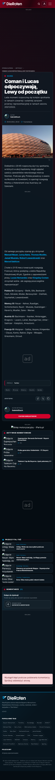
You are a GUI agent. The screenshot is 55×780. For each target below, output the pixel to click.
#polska (39, 390)
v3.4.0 (4, 711)
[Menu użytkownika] (44, 3)
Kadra (5, 731)
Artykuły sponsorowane (10, 753)
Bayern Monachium (9, 722)
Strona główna (7, 68)
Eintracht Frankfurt (9, 744)
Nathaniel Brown (24, 731)
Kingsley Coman (41, 278)
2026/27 (47, 722)
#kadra (8, 390)
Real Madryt (35, 744)
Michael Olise (7, 727)
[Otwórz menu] (50, 4)
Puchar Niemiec (8, 735)
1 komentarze (27, 122)
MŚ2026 (17, 739)
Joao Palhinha (7, 739)
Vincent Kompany (44, 727)
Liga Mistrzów (43, 739)
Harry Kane (17, 727)
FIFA (29, 735)
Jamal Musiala (36, 731)
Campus (25, 739)
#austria (31, 390)
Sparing (44, 744)
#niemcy (23, 390)
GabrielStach (17, 410)
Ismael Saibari (20, 735)
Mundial (39, 722)
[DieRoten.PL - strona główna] (12, 4)
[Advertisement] (27, 38)
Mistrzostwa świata (30, 727)
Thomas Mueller (38, 254)
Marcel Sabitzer (11, 261)
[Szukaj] (38, 3)
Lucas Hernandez (19, 278)
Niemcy (33, 739)
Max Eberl (13, 731)
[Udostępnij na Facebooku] (38, 398)
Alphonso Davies (23, 744)
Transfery (21, 722)
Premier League (38, 735)
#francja (15, 390)
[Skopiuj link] (48, 398)
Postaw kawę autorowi (27, 416)
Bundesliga (30, 722)
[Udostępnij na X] (43, 398)
